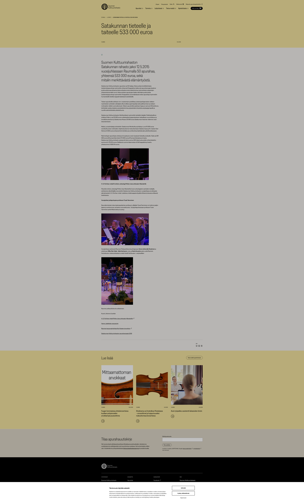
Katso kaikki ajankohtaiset (194, 358)
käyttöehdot (197, 448)
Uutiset (109, 17)
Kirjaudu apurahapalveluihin (193, 4)
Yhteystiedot (164, 4)
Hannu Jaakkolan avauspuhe (109, 323)
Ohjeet (157, 4)
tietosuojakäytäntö (187, 448)
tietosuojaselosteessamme (131, 448)
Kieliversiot (179, 4)
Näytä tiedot (183, 498)
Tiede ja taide (195, 8)
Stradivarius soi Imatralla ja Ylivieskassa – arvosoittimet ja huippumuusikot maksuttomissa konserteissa (149, 413)
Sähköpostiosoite (166, 436)
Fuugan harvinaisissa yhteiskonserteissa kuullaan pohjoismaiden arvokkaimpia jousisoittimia (114, 413)
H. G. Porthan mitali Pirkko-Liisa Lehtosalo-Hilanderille (117, 318)
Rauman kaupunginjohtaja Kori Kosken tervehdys (115, 328)
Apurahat (130, 480)
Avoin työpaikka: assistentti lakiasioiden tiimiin (186, 411)
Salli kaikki (183, 488)
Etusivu (103, 17)
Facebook (156, 480)
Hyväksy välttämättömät (183, 493)
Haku (171, 4)
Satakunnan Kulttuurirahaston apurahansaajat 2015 (116, 333)
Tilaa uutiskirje (167, 445)
